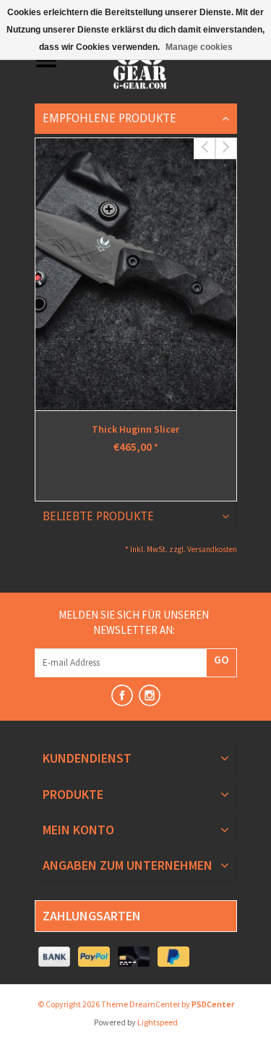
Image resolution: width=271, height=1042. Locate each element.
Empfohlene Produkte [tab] (109, 118)
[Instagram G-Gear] (149, 695)
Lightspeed (157, 1022)
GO (221, 659)
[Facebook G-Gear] (122, 695)
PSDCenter (213, 1004)
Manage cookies (199, 47)
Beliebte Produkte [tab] (98, 516)
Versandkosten (212, 549)
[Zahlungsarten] (54, 957)
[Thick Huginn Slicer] (135, 274)
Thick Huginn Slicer (135, 429)
